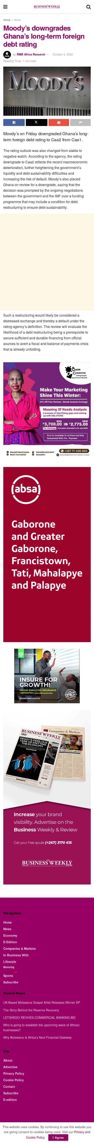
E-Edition (10, 942)
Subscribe (10, 982)
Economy (10, 935)
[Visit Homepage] (47, 6)
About (7, 1060)
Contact (9, 1086)
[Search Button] (88, 6)
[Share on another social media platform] (80, 122)
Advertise (10, 1067)
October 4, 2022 (62, 54)
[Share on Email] (59, 122)
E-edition (10, 1099)
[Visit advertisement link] (47, 676)
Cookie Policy (13, 1080)
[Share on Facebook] (14, 122)
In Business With (16, 955)
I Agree (58, 1137)
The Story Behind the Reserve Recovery (31, 1010)
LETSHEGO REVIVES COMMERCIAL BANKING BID (39, 1017)
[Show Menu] (5, 6)
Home (6, 20)
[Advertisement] (47, 262)
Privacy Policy (13, 1073)
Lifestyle (9, 961)
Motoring (8, 967)
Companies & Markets (19, 948)
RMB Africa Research (31, 54)
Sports (8, 975)
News (17, 20)
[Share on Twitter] (36, 122)
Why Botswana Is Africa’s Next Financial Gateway (37, 1037)
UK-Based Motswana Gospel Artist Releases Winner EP (41, 1002)
